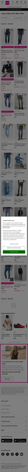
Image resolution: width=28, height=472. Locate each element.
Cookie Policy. (6, 227)
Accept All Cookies (14, 251)
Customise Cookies (14, 243)
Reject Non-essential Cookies (14, 247)
